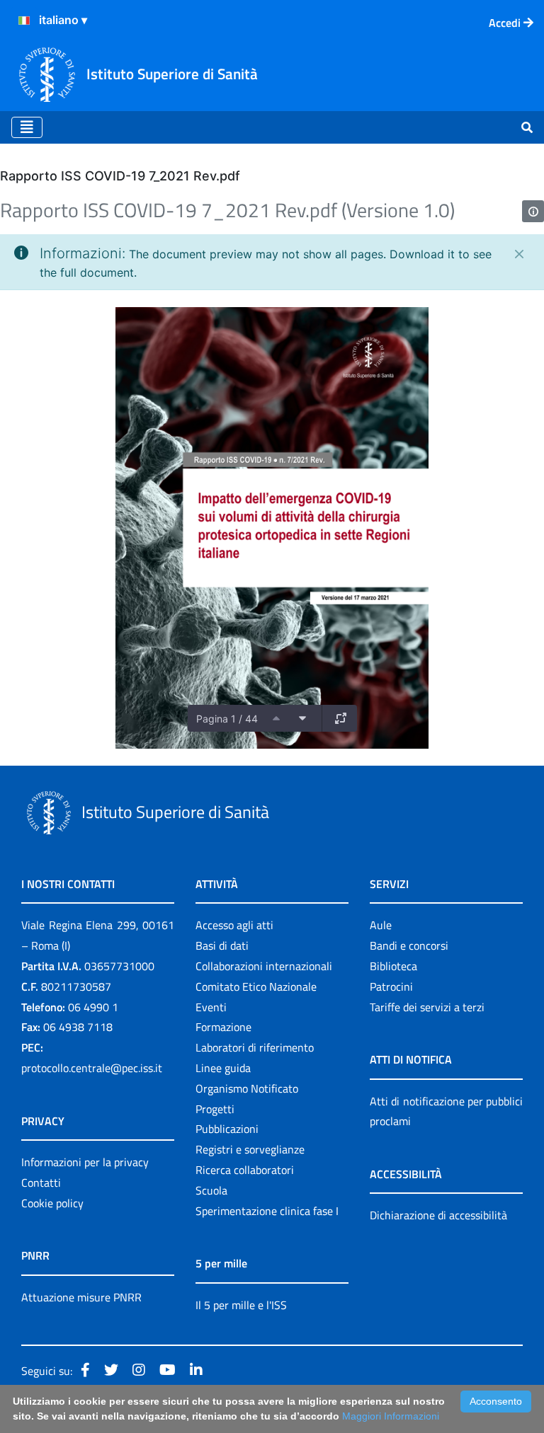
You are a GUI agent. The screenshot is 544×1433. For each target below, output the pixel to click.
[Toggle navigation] (26, 127)
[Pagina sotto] (302, 718)
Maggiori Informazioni (390, 1416)
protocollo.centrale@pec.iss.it (91, 1067)
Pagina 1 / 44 (227, 719)
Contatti (41, 1182)
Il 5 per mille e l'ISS (241, 1304)
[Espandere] (340, 718)
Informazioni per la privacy (85, 1161)
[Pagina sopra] (276, 718)
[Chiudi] (519, 254)
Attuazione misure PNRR (81, 1297)
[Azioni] (24, 20)
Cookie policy (52, 1203)
